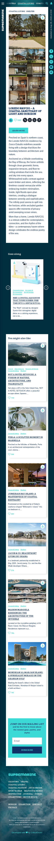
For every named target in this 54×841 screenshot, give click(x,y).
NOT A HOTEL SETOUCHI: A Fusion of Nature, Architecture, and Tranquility (22, 379)
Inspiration (14, 793)
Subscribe (27, 749)
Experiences (19, 369)
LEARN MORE (18, 130)
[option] (27, 289)
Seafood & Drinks (33, 790)
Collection (24, 804)
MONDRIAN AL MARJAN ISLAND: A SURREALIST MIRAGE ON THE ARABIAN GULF (25, 675)
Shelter (30, 11)
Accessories (17, 294)
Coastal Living (26, 3)
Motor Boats (30, 797)
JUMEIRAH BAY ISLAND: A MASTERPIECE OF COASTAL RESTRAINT (22, 496)
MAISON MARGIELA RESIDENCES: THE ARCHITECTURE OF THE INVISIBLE (20, 614)
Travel (10, 369)
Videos (38, 793)
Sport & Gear (15, 790)
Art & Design (29, 292)
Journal (28, 793)
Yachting (13, 781)
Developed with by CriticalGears (27, 832)
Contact (37, 804)
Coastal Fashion (17, 787)
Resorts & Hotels (32, 369)
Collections (14, 797)
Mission (12, 804)
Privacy (12, 807)
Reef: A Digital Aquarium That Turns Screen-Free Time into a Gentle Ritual (26, 300)
